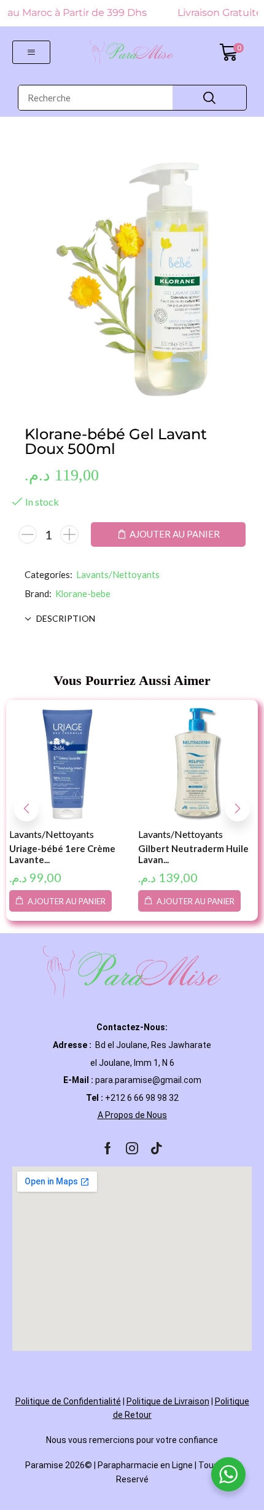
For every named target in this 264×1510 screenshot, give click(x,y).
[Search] (209, 97)
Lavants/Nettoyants (118, 574)
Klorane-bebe (83, 593)
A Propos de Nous (132, 1115)
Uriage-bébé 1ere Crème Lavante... (62, 854)
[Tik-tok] (156, 1148)
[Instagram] (132, 1148)
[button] (31, 52)
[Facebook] (108, 1148)
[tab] (132, 618)
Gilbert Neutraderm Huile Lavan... (193, 854)
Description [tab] (65, 618)
